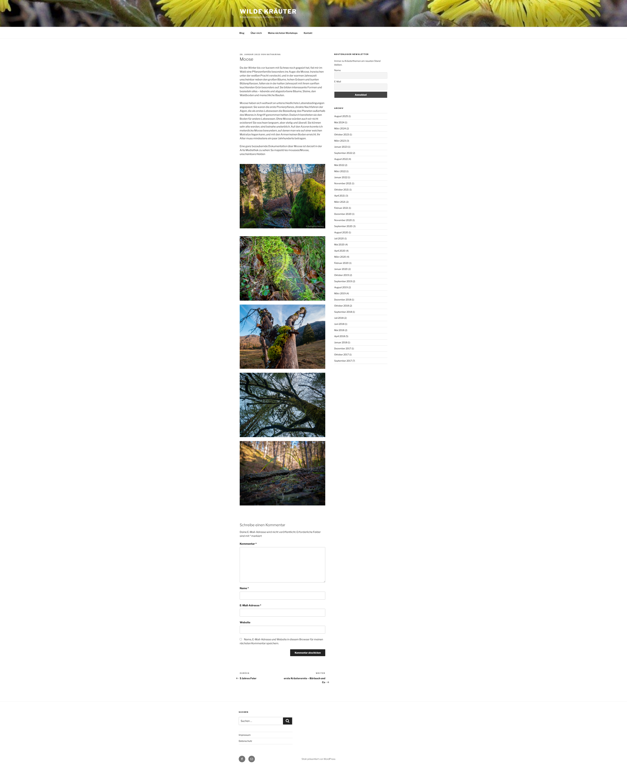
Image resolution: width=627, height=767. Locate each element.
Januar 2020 (341, 269)
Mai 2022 (339, 165)
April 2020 (339, 250)
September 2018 (343, 311)
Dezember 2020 (343, 214)
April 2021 (339, 195)
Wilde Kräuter (268, 11)
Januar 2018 (340, 342)
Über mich (256, 33)
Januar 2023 (340, 146)
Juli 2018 (339, 317)
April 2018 (339, 336)
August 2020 (341, 232)
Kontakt (308, 33)
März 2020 (340, 256)
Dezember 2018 (342, 299)
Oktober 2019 (341, 275)
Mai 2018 (339, 330)
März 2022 (340, 171)
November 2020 (343, 220)
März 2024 (340, 128)
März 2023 (340, 140)
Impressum (245, 734)
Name (244, 588)
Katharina (274, 54)
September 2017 (343, 360)
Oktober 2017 (341, 354)
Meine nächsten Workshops (282, 33)
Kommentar (248, 543)
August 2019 (341, 287)
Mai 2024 (339, 122)
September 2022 (343, 153)
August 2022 (341, 159)
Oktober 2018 (341, 305)
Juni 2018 (339, 324)
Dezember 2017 (342, 348)
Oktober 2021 (341, 189)
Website (245, 622)
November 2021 (342, 183)
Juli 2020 (339, 238)
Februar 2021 (341, 207)
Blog (241, 33)
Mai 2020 (339, 244)
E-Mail (337, 81)
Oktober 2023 (341, 134)
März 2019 (340, 293)
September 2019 (343, 281)
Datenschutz (245, 741)
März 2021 (340, 201)
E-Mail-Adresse (250, 605)
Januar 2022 (340, 177)
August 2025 (341, 116)
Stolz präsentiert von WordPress (318, 759)
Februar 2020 (341, 263)
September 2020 (343, 226)
